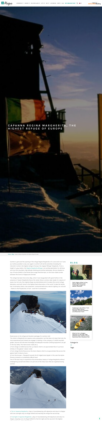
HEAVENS (26, 3)
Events (59, 3)
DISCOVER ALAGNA (35, 3)
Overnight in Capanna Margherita (21, 417)
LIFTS (42, 3)
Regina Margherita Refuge (34, 268)
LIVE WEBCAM (53, 3)
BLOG (63, 3)
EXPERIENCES (19, 3)
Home (9, 254)
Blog (13, 254)
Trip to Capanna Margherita (19, 411)
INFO (47, 3)
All (71, 345)
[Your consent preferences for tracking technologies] (99, 418)
